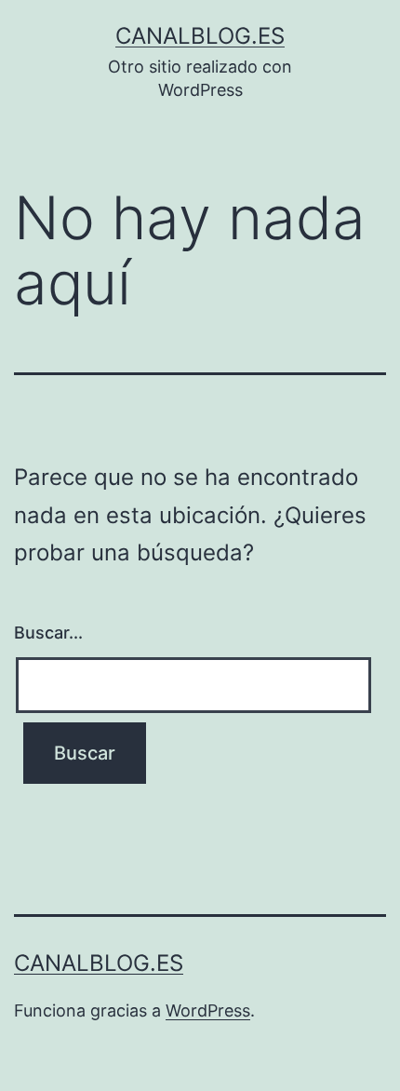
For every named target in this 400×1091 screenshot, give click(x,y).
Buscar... (48, 632)
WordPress (208, 1010)
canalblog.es (200, 35)
